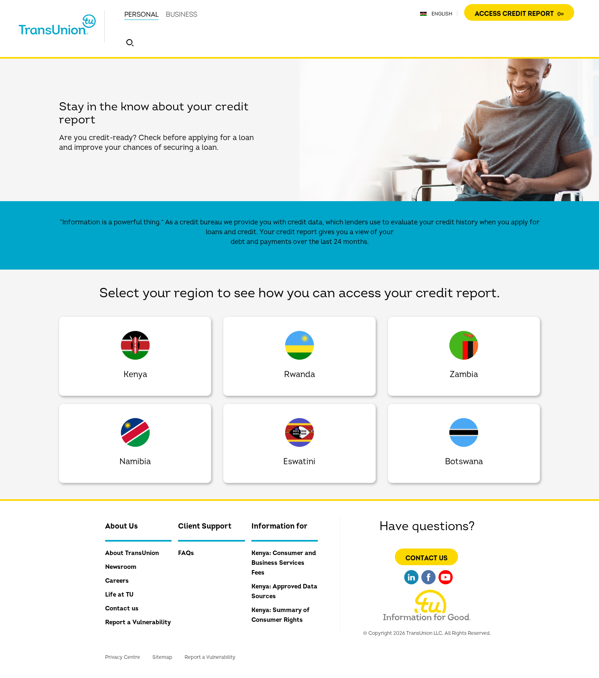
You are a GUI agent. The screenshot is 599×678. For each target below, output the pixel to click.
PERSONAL (141, 15)
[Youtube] (445, 585)
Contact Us (426, 558)
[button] (130, 42)
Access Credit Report (515, 14)
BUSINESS (181, 15)
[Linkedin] (411, 585)
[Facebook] (428, 585)
